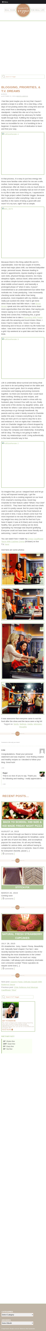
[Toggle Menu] (5, 2)
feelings (23, 724)
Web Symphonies (30, 1328)
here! (7, 544)
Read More (6, 1029)
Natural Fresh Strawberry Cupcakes (22, 936)
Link (2, 768)
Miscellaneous (22, 96)
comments (8, 853)
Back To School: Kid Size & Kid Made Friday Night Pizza (22, 824)
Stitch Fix (22, 887)
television (38, 724)
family (16, 724)
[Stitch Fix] (23, 876)
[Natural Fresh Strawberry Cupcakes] (23, 922)
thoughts (23, 727)
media (30, 724)
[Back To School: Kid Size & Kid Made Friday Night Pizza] (23, 810)
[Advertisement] (23, 47)
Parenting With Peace (33, 317)
